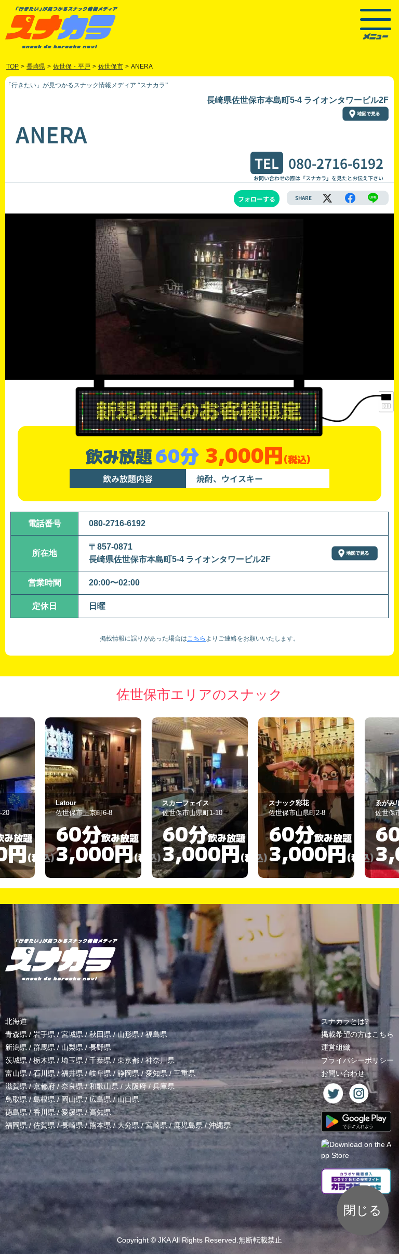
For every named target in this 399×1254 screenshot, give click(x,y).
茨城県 (16, 1060)
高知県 (100, 1112)
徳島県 (16, 1112)
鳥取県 (16, 1099)
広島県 (100, 1099)
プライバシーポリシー (357, 1060)
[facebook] (350, 198)
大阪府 (136, 1086)
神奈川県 (160, 1060)
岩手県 (44, 1034)
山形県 (128, 1034)
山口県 (128, 1099)
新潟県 (16, 1047)
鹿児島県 (188, 1125)
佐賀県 (44, 1125)
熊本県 (100, 1125)
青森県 (16, 1034)
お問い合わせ (343, 1073)
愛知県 (156, 1073)
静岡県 (128, 1073)
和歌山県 (103, 1086)
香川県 (44, 1112)
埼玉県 (72, 1060)
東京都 (128, 1060)
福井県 (72, 1073)
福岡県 (16, 1125)
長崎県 (72, 1125)
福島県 (156, 1034)
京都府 (44, 1086)
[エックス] (327, 198)
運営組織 (335, 1047)
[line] (373, 198)
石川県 (44, 1073)
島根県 (44, 1099)
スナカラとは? (345, 1021)
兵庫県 (164, 1086)
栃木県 (44, 1060)
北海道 (16, 1021)
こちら (196, 638)
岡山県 (72, 1099)
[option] (98, 797)
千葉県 (100, 1060)
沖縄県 (220, 1125)
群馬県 (44, 1047)
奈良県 (72, 1086)
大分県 (128, 1125)
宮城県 (72, 1034)
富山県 (16, 1073)
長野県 (100, 1047)
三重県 (184, 1073)
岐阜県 (100, 1073)
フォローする (256, 198)
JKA (164, 1240)
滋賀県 (16, 1086)
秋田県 (100, 1034)
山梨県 (72, 1047)
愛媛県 (72, 1112)
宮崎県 (156, 1125)
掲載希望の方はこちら (357, 1034)
